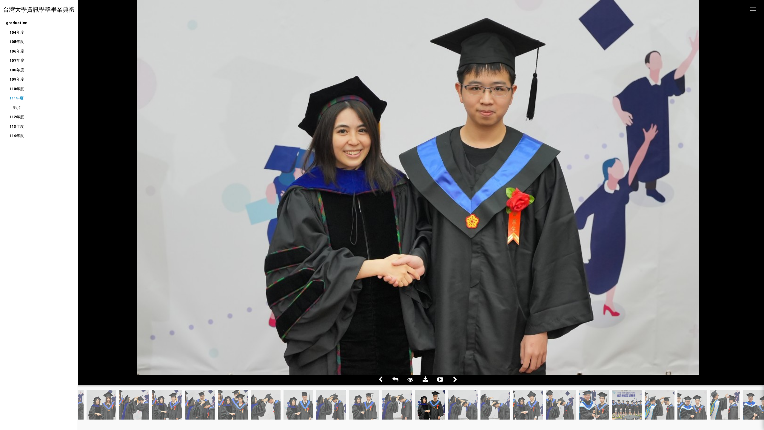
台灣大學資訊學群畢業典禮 (39, 9)
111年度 (17, 98)
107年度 (17, 60)
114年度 (17, 135)
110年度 (17, 88)
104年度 (17, 32)
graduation (16, 22)
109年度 (17, 79)
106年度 (17, 51)
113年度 (17, 126)
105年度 (17, 41)
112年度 (17, 116)
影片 (17, 107)
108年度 (17, 70)
